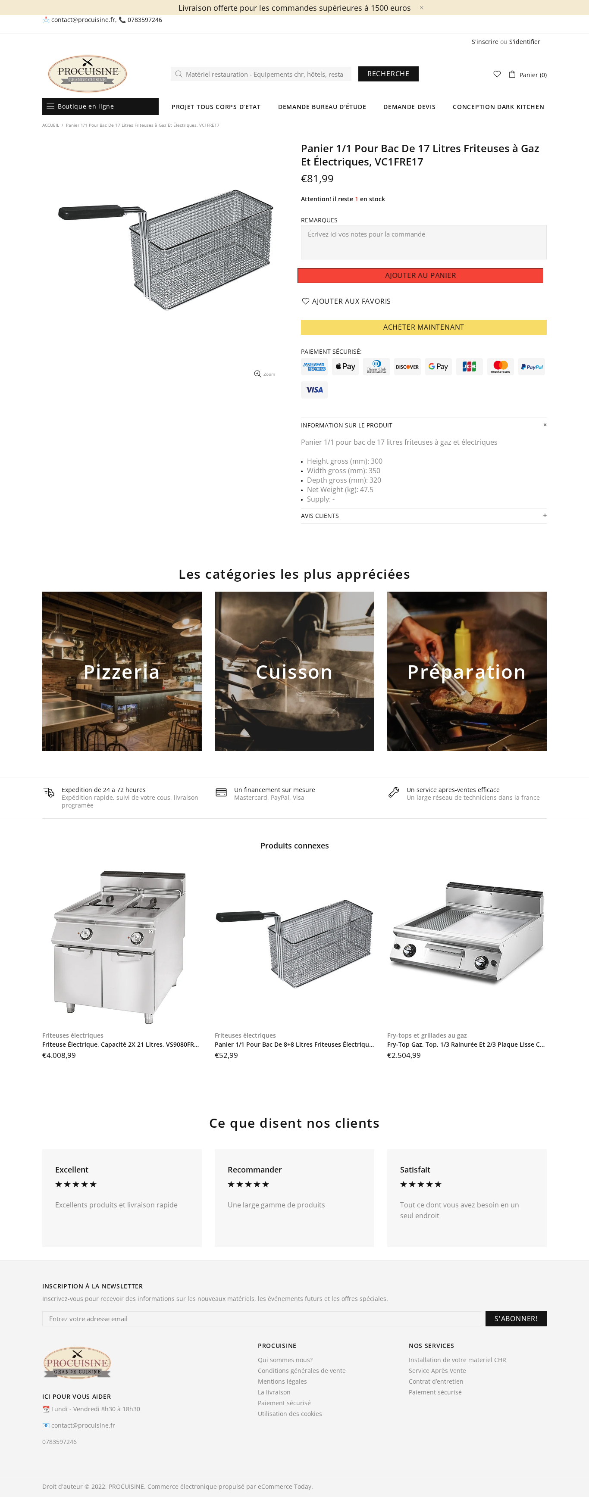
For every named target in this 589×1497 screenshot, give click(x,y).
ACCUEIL (50, 125)
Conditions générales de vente (302, 1371)
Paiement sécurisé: (331, 352)
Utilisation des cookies (290, 1414)
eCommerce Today (284, 1487)
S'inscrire (485, 42)
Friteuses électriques (72, 1035)
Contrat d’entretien (436, 1381)
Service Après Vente (437, 1371)
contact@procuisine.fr (83, 20)
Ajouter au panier (122, 685)
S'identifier (524, 42)
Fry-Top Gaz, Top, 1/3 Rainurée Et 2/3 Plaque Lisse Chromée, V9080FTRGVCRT (467, 1044)
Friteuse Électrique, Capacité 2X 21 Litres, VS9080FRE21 (122, 1044)
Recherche (388, 73)
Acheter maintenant (423, 327)
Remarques (319, 220)
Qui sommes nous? (285, 1360)
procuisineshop (87, 74)
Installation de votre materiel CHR (457, 1360)
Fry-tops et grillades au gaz (427, 1035)
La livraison (274, 1392)
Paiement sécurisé (284, 1403)
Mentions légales (282, 1381)
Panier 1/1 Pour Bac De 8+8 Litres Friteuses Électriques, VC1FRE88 (294, 1044)
